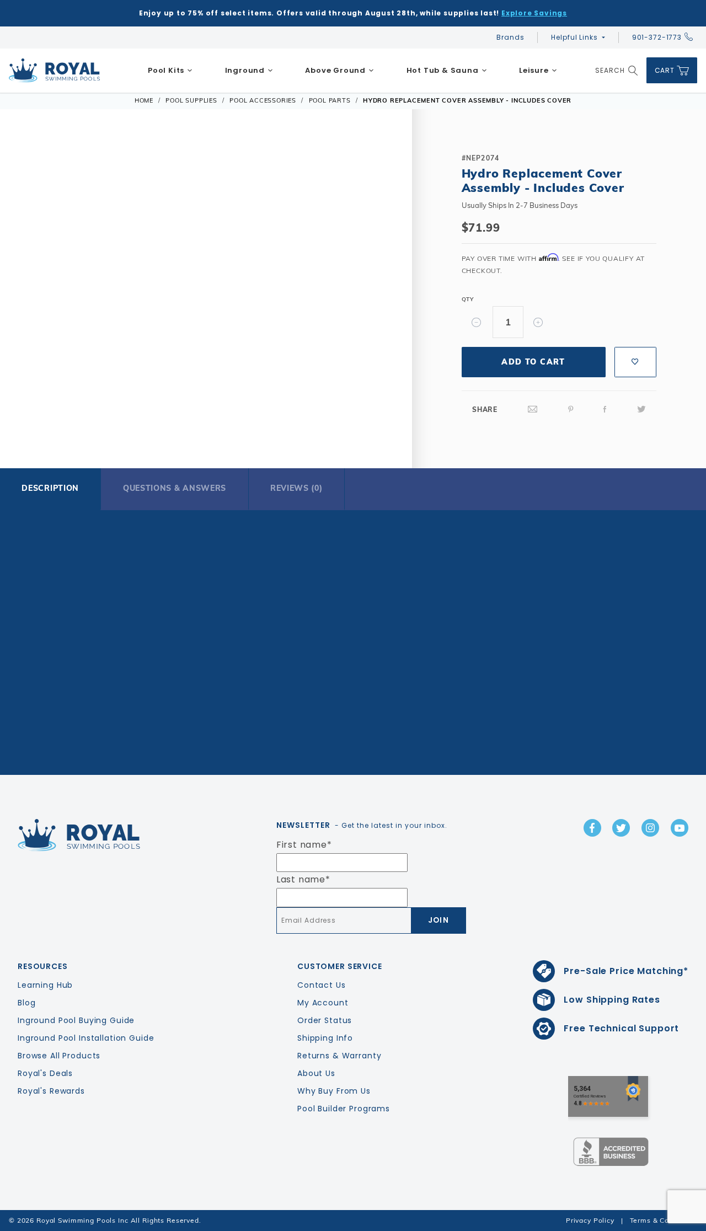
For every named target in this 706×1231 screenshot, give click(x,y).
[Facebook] (605, 409)
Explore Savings (534, 13)
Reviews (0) (296, 488)
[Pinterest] (571, 409)
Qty (468, 299)
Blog (26, 1002)
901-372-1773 (657, 37)
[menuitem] (170, 70)
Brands (510, 37)
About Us (316, 1073)
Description (50, 488)
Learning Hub (45, 985)
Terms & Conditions (663, 1220)
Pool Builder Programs (343, 1108)
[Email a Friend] (533, 409)
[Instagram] (650, 828)
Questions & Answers (174, 488)
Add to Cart (533, 362)
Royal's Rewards (51, 1090)
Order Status (324, 1020)
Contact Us (321, 985)
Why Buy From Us (334, 1090)
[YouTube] (679, 828)
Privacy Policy (590, 1220)
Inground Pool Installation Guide (86, 1037)
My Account (323, 1002)
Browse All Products (59, 1055)
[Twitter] (641, 409)
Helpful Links (574, 37)
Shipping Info (325, 1037)
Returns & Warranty (339, 1055)
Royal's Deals (45, 1073)
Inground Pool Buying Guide (76, 1020)
